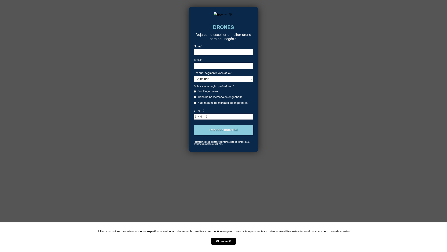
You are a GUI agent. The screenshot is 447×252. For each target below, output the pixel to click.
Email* (198, 60)
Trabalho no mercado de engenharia (220, 97)
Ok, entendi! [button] (223, 241)
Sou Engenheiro (207, 91)
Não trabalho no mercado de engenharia (222, 103)
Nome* (198, 46)
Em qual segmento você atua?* (213, 73)
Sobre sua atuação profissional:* (214, 86)
